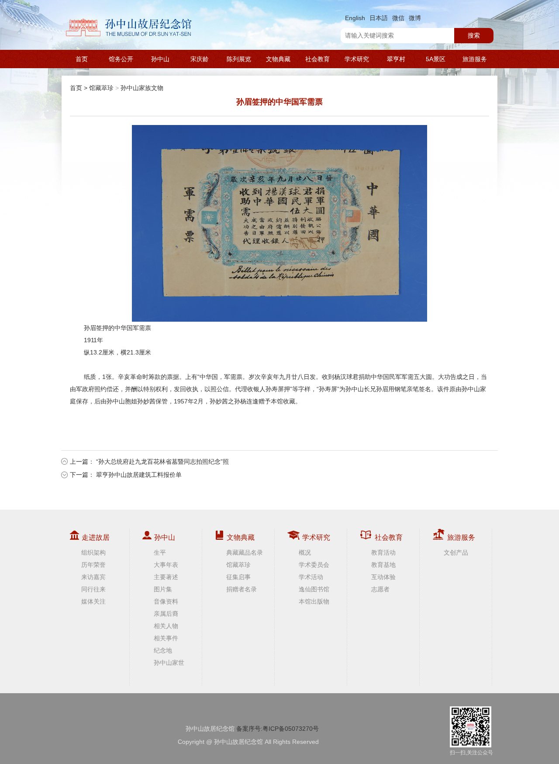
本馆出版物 (314, 601)
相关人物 (166, 625)
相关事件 (166, 638)
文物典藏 (278, 59)
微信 (398, 17)
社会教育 (317, 59)
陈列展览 (239, 59)
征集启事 (238, 576)
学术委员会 (314, 564)
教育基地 (383, 564)
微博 (415, 17)
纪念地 (163, 650)
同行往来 (93, 589)
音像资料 (166, 601)
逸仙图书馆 (314, 589)
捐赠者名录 (241, 589)
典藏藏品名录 (244, 552)
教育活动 (383, 552)
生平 (160, 552)
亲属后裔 (166, 613)
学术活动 (311, 576)
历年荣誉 (93, 564)
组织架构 (93, 552)
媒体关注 (93, 601)
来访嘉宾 (93, 576)
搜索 (474, 35)
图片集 (163, 589)
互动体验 (383, 576)
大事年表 (166, 564)
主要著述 (166, 576)
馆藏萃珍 (101, 87)
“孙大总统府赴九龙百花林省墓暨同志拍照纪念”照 (162, 461)
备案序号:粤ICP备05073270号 (277, 728)
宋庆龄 (199, 59)
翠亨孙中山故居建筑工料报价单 (139, 474)
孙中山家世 (169, 662)
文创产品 (456, 552)
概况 (305, 552)
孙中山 (160, 59)
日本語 (378, 17)
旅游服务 (474, 59)
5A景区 (435, 59)
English (355, 17)
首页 (82, 59)
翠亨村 (396, 59)
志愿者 (380, 589)
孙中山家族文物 (142, 87)
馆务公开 (121, 59)
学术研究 (357, 59)
